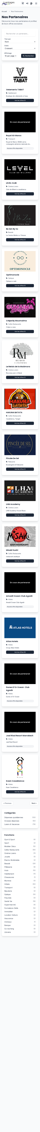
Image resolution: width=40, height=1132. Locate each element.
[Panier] (23, 3)
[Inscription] (31, 3)
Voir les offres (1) (20, 100)
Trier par (7, 39)
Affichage (8, 53)
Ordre (6, 46)
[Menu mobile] (36, 3)
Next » (34, 803)
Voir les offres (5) (20, 652)
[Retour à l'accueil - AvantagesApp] (8, 3)
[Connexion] (27, 3)
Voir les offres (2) (20, 423)
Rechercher (29, 56)
